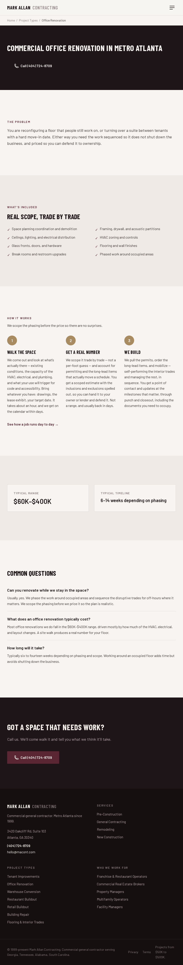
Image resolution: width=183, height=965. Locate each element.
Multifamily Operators (112, 899)
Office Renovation (20, 884)
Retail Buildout (18, 907)
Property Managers (110, 892)
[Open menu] (172, 7)
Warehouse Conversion (23, 892)
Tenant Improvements (23, 876)
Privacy (133, 952)
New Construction (110, 837)
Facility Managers (110, 907)
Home (11, 20)
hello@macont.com (21, 852)
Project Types (28, 20)
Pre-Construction (109, 814)
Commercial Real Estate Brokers (121, 884)
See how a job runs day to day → (32, 424)
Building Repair (18, 914)
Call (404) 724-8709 (36, 66)
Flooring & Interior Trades (25, 922)
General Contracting (111, 822)
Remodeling (105, 829)
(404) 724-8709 (18, 846)
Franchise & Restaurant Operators (122, 876)
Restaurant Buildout (22, 899)
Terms (147, 952)
